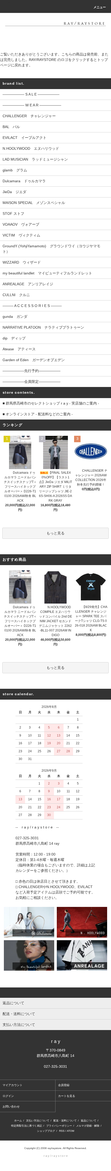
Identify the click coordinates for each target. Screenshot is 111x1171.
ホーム (18, 1120)
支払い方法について (37, 1120)
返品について (88, 1120)
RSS (62, 1130)
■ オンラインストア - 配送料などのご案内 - (38, 414)
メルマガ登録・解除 (87, 1125)
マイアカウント (12, 1085)
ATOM (70, 1130)
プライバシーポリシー (59, 1125)
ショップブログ (46, 1130)
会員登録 (63, 1085)
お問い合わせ (11, 1106)
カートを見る (66, 1095)
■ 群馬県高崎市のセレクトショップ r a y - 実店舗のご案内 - (51, 403)
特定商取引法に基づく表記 (26, 1125)
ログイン (8, 1095)
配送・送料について (65, 1120)
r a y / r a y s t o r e (56, 1155)
